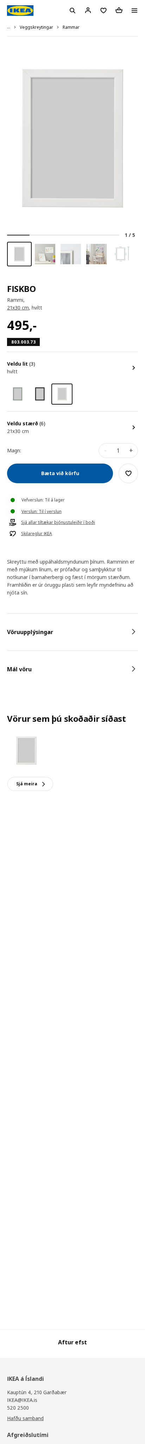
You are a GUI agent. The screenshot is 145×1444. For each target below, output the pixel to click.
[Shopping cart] (119, 10)
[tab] (72, 632)
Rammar (71, 27)
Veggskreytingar (36, 27)
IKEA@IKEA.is (22, 1400)
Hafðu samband (25, 1418)
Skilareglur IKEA (36, 534)
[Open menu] (134, 11)
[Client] (88, 10)
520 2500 (18, 1407)
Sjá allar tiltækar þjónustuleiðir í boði (58, 522)
